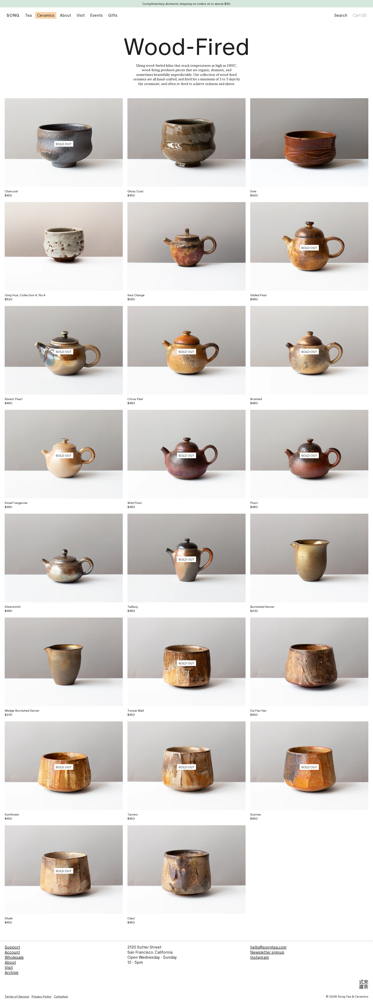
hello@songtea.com (268, 947)
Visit (9, 967)
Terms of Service (17, 996)
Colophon (61, 996)
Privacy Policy (41, 996)
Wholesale (14, 957)
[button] (340, 15)
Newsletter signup (267, 952)
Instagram (259, 957)
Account (12, 952)
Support (12, 947)
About (10, 962)
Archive (11, 972)
